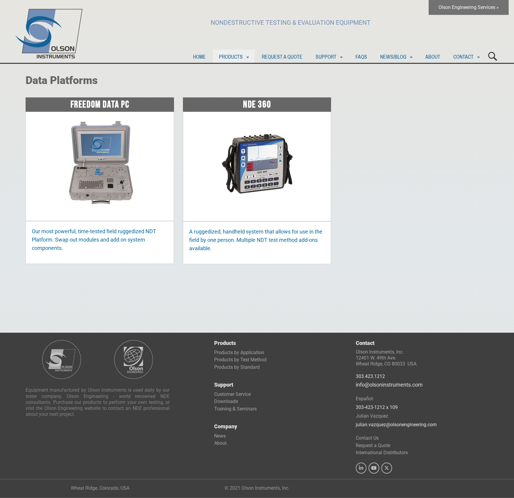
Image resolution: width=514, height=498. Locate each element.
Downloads (226, 401)
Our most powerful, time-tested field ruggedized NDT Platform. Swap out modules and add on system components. (94, 239)
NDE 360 (257, 105)
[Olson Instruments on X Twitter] (386, 468)
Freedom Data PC (99, 105)
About (432, 57)
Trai (235, 409)
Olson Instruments (48, 30)
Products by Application (239, 352)
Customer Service (232, 394)
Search (493, 56)
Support (326, 57)
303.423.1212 (370, 376)
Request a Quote (282, 57)
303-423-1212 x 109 (377, 407)
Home (199, 57)
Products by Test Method (240, 359)
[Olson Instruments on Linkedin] (361, 468)
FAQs (361, 57)
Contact (463, 57)
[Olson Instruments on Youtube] (374, 468)
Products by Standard (237, 367)
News (220, 436)
